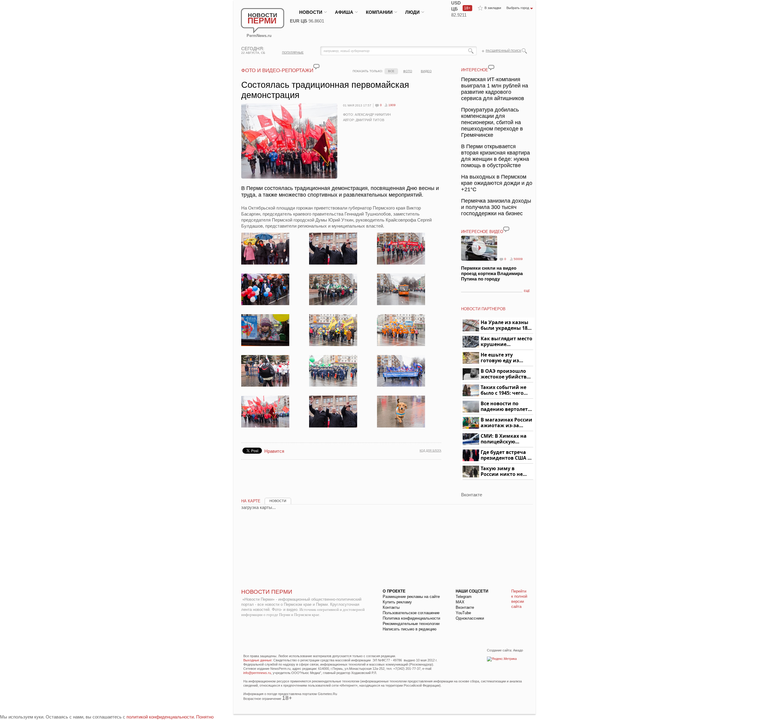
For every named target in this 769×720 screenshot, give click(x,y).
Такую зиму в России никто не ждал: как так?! (502, 471)
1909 (392, 105)
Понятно (205, 716)
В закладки (493, 8)
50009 (518, 259)
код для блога (430, 450)
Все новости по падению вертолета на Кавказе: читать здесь (506, 406)
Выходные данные (257, 660)
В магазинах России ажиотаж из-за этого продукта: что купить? (506, 423)
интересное (474, 70)
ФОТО (407, 71)
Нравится (274, 451)
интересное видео (482, 231)
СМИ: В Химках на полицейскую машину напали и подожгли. (504, 439)
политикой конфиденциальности (160, 716)
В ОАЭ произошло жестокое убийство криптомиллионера (506, 374)
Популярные (293, 52)
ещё (527, 291)
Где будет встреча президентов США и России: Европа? (506, 455)
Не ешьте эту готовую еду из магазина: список (503, 358)
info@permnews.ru (257, 673)
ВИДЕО (426, 71)
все (391, 71)
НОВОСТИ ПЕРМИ (266, 592)
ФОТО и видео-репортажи (277, 70)
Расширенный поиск (503, 50)
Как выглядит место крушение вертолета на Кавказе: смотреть (506, 342)
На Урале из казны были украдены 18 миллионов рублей (505, 325)
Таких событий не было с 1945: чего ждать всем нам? (503, 390)
